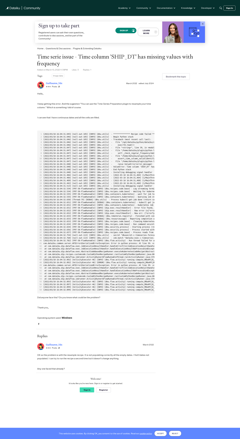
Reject (175, 433)
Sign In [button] (87, 390)
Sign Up (124, 30)
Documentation (164, 8)
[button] (202, 23)
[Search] (220, 8)
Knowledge (186, 8)
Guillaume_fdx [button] (54, 83)
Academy (123, 8)
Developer (206, 8)
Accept (160, 433)
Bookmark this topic (176, 76)
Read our (141, 433)
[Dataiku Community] (23, 8)
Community (142, 8)
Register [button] (103, 390)
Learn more (146, 31)
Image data (58, 75)
